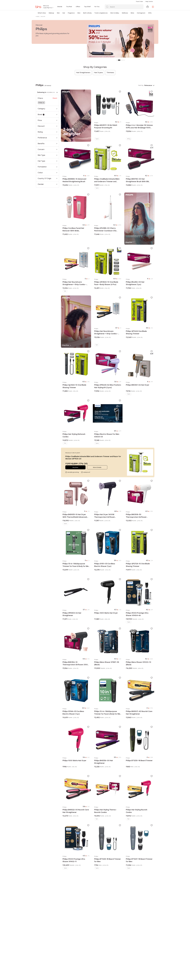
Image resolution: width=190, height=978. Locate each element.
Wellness (125, 13)
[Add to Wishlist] (120, 92)
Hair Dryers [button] (98, 73)
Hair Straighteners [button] (83, 73)
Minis (132, 13)
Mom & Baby (114, 13)
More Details (97, 467)
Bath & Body (87, 13)
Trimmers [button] (110, 73)
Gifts (150, 13)
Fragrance (71, 13)
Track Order (139, 1)
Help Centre (149, 1)
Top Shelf (87, 7)
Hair (63, 13)
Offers (78, 7)
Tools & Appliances (101, 13)
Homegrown (141, 13)
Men (78, 13)
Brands (59, 7)
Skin (58, 13)
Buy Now (75, 467)
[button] (46, 12)
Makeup (51, 13)
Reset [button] (55, 98)
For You (97, 7)
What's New (42, 13)
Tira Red (69, 7)
